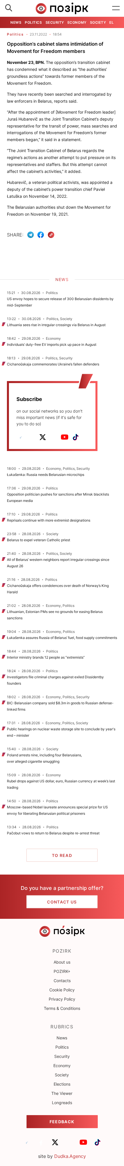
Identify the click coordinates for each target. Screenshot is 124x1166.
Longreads (62, 1102)
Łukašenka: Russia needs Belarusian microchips (45, 474)
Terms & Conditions (62, 1008)
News (15, 22)
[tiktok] (75, 437)
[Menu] (116, 8)
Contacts (62, 980)
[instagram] (53, 437)
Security (55, 22)
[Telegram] (30, 234)
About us (62, 962)
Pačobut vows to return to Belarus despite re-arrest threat (53, 833)
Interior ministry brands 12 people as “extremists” (46, 657)
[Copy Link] (51, 234)
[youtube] (64, 437)
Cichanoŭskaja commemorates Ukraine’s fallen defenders (53, 364)
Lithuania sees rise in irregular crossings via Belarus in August (56, 325)
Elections (62, 1084)
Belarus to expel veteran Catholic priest (38, 540)
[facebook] (31, 437)
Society (98, 22)
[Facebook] (40, 234)
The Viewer (61, 1093)
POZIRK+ (62, 971)
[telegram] (20, 437)
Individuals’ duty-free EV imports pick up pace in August (51, 344)
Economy (77, 22)
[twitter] (42, 437)
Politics (33, 22)
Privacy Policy (62, 999)
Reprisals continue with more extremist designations (48, 520)
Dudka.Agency (70, 1156)
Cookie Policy (62, 989)
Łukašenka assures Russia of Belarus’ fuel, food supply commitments (62, 637)
